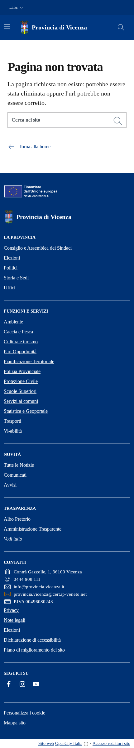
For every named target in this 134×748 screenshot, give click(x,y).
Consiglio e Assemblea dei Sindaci (38, 248)
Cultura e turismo (21, 341)
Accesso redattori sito (111, 743)
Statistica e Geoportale (26, 411)
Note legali (14, 620)
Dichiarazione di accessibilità (32, 640)
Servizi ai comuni (21, 401)
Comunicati (15, 475)
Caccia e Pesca (18, 331)
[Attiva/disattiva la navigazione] (7, 26)
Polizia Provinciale (22, 371)
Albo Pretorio (17, 519)
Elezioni (12, 257)
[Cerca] (117, 121)
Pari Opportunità (20, 351)
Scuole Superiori (20, 391)
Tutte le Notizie (19, 465)
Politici (10, 267)
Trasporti (12, 421)
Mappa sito (15, 722)
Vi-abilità (13, 431)
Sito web (46, 743)
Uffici (9, 287)
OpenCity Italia (68, 743)
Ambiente (13, 321)
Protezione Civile (21, 381)
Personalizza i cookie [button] (24, 712)
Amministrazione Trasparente (32, 529)
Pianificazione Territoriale (29, 361)
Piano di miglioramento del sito (34, 649)
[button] (16, 7)
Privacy (11, 610)
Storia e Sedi (16, 277)
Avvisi (10, 485)
